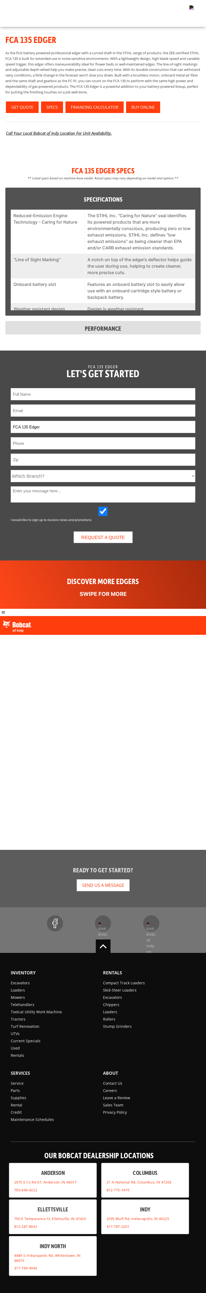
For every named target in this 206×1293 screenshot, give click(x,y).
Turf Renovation (25, 1026)
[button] (188, 9)
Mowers (18, 997)
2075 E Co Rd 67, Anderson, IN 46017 (45, 1182)
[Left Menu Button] (3, 612)
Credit (16, 1112)
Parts (15, 1090)
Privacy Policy (115, 1112)
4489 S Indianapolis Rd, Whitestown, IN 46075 (47, 1258)
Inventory (23, 973)
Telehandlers (22, 1004)
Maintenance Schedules (32, 1119)
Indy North (53, 1246)
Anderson (53, 1173)
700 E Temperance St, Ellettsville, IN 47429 (50, 1218)
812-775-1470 (118, 1190)
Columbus (145, 1173)
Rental (16, 1105)
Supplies (18, 1097)
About (110, 1073)
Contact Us (112, 1083)
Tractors (18, 1019)
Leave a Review (116, 1097)
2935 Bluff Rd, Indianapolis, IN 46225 (137, 1218)
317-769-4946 (25, 1268)
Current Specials (26, 1040)
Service (17, 1083)
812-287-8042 (25, 1226)
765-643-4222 (25, 1190)
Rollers (109, 1019)
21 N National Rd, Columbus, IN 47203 (138, 1182)
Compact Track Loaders (124, 982)
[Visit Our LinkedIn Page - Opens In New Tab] (151, 923)
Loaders (18, 990)
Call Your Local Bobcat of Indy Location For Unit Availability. (59, 133)
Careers (110, 1090)
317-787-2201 (118, 1226)
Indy (145, 1209)
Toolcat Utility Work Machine (36, 1011)
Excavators (20, 982)
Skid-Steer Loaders (120, 990)
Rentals (17, 1055)
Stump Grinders (117, 1026)
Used (15, 1048)
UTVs (15, 1033)
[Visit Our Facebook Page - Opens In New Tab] (55, 923)
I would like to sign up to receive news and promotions (51, 520)
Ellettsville (53, 1209)
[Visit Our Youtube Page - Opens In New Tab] (103, 923)
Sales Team (113, 1105)
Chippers (111, 1004)
